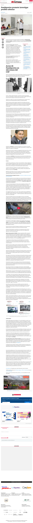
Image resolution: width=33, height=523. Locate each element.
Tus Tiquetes (11, 512)
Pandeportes (19, 342)
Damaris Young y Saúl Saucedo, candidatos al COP (27, 64)
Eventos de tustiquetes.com (28, 423)
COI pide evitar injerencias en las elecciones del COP (26, 55)
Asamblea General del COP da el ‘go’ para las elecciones (27, 52)
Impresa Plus (10, 515)
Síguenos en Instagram (17, 394)
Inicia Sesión (27, 0)
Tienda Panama (15, 515)
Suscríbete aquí (8, 368)
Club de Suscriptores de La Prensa (20, 512)
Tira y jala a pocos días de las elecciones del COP (27, 62)
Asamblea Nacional (15, 390)
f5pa (25, 512)
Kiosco (32, 2)
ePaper (30, 2)
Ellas (20, 510)
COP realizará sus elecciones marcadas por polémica (27, 60)
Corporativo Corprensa (6, 510)
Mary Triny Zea (3, 12)
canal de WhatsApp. (9, 370)
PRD (18, 390)
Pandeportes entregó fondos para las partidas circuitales (27, 50)
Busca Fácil (15, 512)
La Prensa (11, 510)
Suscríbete (31, 0)
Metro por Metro (6, 514)
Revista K (25, 510)
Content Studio (5, 512)
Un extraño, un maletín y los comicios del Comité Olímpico (27, 47)
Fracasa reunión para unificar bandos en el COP (27, 57)
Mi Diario (15, 510)
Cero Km (20, 514)
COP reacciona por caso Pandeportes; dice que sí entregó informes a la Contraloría (27, 67)
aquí (20, 372)
